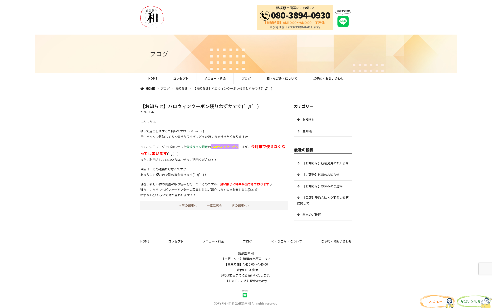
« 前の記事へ (188, 205)
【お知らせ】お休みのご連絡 (322, 186)
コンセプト (181, 78)
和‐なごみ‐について (282, 78)
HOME (152, 78)
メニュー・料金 (215, 78)
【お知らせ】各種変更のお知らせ (326, 163)
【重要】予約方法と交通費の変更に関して (323, 200)
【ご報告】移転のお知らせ (321, 174)
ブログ (246, 78)
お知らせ (181, 88)
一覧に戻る (214, 205)
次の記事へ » (240, 205)
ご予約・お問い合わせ (328, 78)
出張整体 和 (246, 253)
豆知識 (307, 131)
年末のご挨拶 (312, 214)
